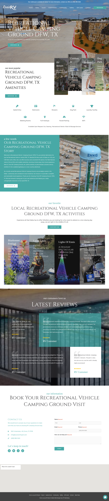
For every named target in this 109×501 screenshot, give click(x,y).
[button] (100, 7)
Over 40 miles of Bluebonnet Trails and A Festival (16, 254)
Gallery (61, 495)
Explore (52, 39)
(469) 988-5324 (76, 2)
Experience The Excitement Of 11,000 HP (92, 254)
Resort (43, 495)
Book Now (77, 495)
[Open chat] (105, 497)
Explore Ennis (49, 495)
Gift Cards (66, 495)
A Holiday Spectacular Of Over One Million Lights (65, 252)
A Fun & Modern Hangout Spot (74, 68)
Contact (72, 495)
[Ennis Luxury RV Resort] (9, 7)
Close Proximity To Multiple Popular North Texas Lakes (41, 252)
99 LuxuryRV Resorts (60, 71)
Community (56, 495)
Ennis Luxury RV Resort (34, 495)
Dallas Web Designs (56, 498)
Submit (59, 449)
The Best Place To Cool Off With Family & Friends (88, 74)
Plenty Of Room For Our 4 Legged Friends (102, 69)
